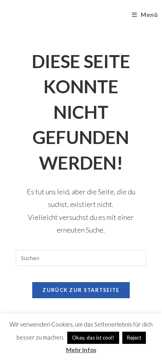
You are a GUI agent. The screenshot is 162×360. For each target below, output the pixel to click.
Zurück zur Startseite (80, 290)
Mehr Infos (81, 349)
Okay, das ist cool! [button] (93, 337)
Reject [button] (134, 337)
